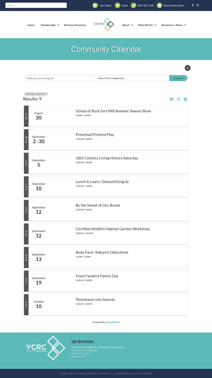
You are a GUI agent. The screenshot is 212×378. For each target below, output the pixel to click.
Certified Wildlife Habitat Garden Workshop (113, 229)
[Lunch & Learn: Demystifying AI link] (61, 187)
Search (179, 78)
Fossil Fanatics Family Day (97, 276)
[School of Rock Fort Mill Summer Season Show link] (61, 116)
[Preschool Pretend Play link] (61, 140)
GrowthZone (113, 322)
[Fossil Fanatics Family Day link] (61, 281)
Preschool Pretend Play (95, 134)
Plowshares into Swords (95, 299)
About (125, 24)
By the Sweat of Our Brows (98, 205)
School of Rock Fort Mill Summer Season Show (113, 111)
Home (30, 24)
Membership (48, 24)
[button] (188, 68)
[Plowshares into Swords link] (61, 305)
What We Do (145, 24)
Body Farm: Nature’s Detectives (102, 252)
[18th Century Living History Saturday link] (61, 163)
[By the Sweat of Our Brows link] (61, 210)
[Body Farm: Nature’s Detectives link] (61, 257)
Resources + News (172, 24)
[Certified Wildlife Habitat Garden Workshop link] (61, 234)
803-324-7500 (78, 356)
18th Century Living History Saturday (107, 158)
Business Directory (75, 24)
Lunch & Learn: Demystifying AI (102, 182)
